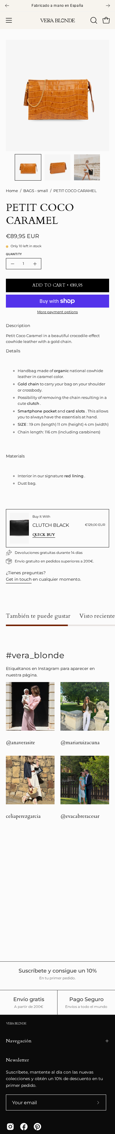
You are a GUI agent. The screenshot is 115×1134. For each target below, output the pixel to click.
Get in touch (19, 579)
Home (12, 191)
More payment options (57, 312)
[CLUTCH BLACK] (19, 528)
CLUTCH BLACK (50, 525)
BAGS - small (35, 191)
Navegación (19, 1041)
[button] (93, 20)
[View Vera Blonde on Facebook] (23, 1126)
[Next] (108, 5)
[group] (57, 5)
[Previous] (7, 5)
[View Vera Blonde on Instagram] (10, 1126)
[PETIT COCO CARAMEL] (28, 167)
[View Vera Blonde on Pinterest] (37, 1126)
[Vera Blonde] (57, 20)
